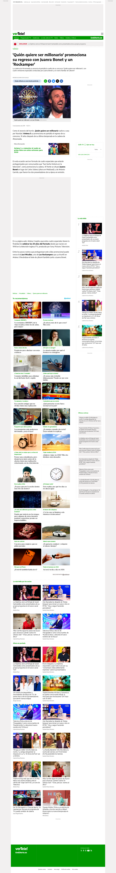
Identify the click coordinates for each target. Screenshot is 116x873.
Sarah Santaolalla (44, 2)
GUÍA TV (86, 144)
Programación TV (70, 2)
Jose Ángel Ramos (18, 813)
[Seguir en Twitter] (81, 850)
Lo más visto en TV (47, 38)
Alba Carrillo (51, 2)
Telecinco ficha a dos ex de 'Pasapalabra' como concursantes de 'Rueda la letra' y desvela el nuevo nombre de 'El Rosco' (56, 634)
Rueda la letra (64, 2)
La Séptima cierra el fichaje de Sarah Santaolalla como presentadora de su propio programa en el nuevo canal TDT (26, 605)
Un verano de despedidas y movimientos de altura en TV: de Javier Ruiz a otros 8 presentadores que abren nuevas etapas (25, 695)
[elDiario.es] (21, 852)
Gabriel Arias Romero (48, 610)
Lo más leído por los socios (22, 581)
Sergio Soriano (17, 700)
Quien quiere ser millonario (40, 293)
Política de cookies (65, 869)
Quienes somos (42, 869)
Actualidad (22, 293)
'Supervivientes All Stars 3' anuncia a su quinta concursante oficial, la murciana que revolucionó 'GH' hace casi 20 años (56, 695)
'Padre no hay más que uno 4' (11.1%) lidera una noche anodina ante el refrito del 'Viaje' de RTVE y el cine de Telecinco (26, 781)
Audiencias (36, 38)
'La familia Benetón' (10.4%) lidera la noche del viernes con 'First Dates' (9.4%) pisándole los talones (56, 752)
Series (56, 38)
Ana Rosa (90, 2)
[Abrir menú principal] (102, 34)
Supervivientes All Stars (35, 2)
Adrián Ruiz (16, 610)
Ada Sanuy (45, 815)
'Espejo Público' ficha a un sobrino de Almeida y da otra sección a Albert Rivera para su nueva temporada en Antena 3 (56, 810)
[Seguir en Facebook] (83, 850)
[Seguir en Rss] (91, 850)
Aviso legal (56, 869)
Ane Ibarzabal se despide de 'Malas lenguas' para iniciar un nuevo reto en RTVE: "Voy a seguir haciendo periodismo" (91, 265)
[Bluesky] (53, 81)
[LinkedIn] (61, 81)
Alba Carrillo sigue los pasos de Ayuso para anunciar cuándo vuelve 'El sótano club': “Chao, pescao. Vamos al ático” (26, 634)
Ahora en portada (19, 643)
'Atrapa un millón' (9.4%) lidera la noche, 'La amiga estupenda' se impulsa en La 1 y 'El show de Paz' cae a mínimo (26, 753)
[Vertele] (21, 848)
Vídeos (62, 38)
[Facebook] (49, 81)
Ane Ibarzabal (57, 2)
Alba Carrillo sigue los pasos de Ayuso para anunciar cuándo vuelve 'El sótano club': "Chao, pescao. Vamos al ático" (92, 290)
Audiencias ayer (27, 2)
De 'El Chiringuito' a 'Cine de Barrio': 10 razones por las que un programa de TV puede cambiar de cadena (27, 809)
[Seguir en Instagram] (85, 850)
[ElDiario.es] (96, 38)
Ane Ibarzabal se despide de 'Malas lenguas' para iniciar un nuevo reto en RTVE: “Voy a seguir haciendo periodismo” (56, 605)
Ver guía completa (83, 154)
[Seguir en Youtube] (88, 850)
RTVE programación (97, 2)
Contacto (50, 869)
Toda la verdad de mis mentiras (81, 2)
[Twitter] (57, 81)
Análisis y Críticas (71, 38)
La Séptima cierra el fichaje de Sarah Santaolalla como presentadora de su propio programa (57, 44)
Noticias (16, 38)
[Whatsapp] (45, 81)
